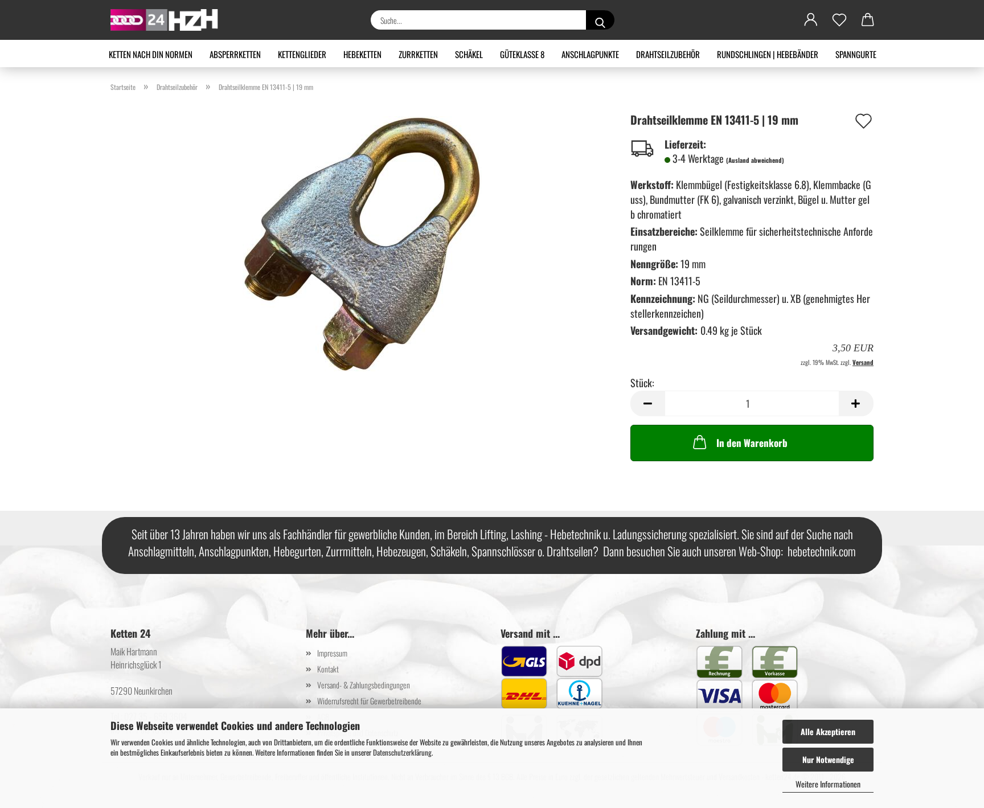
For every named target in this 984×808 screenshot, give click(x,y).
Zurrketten (418, 54)
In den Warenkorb (752, 443)
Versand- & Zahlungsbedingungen (363, 685)
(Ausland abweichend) (755, 160)
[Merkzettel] (839, 20)
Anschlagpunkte (590, 54)
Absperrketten (235, 54)
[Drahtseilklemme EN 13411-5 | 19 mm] (362, 242)
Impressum (332, 653)
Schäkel (469, 54)
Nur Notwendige (828, 759)
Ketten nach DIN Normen (150, 54)
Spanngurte (855, 54)
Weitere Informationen (828, 784)
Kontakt (328, 669)
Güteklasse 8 (522, 54)
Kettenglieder (302, 54)
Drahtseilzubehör (668, 54)
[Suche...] (600, 20)
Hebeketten (362, 54)
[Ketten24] (168, 20)
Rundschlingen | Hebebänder (767, 54)
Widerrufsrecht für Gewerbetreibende (369, 701)
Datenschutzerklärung (402, 752)
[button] (811, 20)
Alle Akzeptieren (828, 731)
